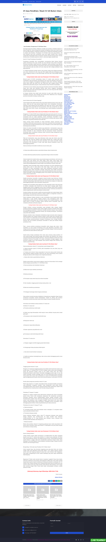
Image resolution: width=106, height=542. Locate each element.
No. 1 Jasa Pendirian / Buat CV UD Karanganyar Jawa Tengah (71, 66)
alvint (25, 13)
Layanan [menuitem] (64, 5)
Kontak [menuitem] (69, 5)
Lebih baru (27, 505)
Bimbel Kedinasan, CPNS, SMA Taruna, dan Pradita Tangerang (73, 87)
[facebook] (75, 1)
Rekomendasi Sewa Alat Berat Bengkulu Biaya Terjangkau (73, 62)
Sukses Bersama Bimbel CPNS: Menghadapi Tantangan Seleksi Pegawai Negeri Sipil (73, 58)
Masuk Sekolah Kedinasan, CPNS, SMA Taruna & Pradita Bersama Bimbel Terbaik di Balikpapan (73, 82)
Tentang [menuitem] (59, 5)
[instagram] (80, 1)
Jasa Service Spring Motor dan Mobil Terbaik (72, 53)
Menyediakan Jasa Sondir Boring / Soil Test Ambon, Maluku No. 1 (73, 70)
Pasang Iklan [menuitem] (81, 5)
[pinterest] (83, 1)
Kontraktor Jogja (32, 1)
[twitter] (78, 1)
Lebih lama (58, 505)
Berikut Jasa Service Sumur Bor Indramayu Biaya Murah (73, 78)
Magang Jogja (24, 1)
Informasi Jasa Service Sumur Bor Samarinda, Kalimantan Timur (71, 49)
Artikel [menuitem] (74, 5)
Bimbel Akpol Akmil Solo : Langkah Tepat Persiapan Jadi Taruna (28, 496)
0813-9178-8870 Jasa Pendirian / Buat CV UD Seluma (73, 74)
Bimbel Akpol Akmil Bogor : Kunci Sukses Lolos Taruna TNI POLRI (56, 496)
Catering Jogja (38, 1)
